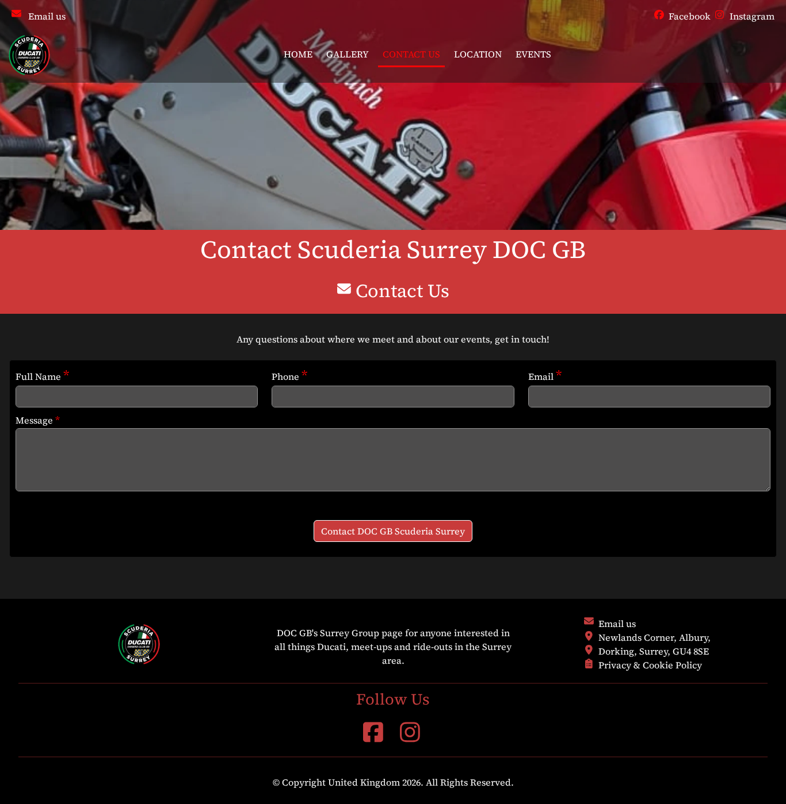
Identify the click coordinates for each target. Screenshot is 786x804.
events (533, 54)
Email (545, 375)
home (298, 54)
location (478, 54)
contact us (411, 54)
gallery (347, 54)
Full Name (42, 375)
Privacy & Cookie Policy (650, 665)
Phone (289, 375)
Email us (47, 16)
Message (38, 420)
